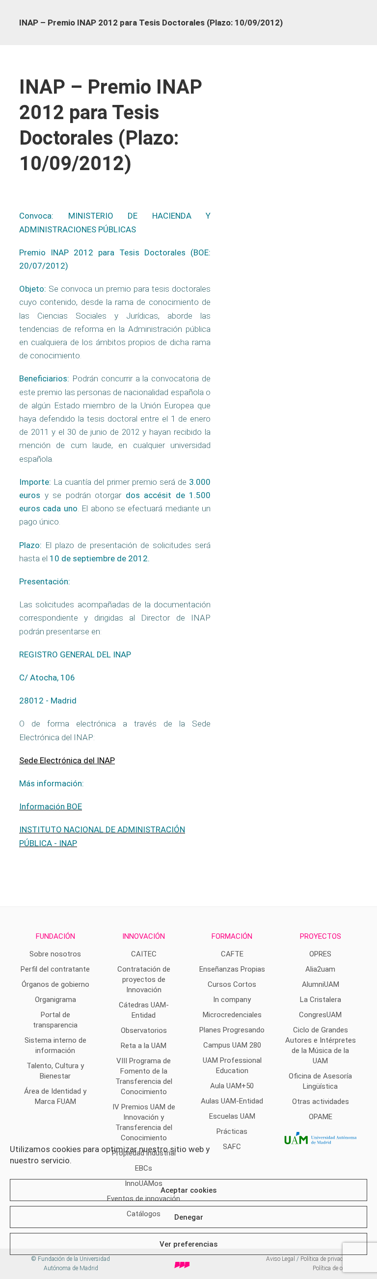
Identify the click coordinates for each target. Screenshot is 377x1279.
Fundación (55, 936)
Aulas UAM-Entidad (232, 1101)
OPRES (320, 954)
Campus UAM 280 (232, 1045)
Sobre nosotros (55, 954)
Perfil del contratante (55, 969)
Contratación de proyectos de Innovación (143, 979)
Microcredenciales (232, 1014)
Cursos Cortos (232, 984)
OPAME (320, 1116)
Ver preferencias (188, 1244)
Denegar (188, 1217)
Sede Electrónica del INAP (67, 760)
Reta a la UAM (143, 1045)
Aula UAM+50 (232, 1085)
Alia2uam (320, 969)
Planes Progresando (232, 1030)
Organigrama (55, 999)
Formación (232, 936)
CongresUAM (320, 1014)
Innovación (143, 936)
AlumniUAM (320, 984)
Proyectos (320, 936)
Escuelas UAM (232, 1116)
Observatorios (144, 1030)
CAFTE (232, 954)
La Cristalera (320, 999)
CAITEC (144, 954)
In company (232, 999)
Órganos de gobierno (55, 984)
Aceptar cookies (188, 1190)
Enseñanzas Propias (232, 969)
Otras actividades (320, 1101)
